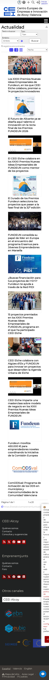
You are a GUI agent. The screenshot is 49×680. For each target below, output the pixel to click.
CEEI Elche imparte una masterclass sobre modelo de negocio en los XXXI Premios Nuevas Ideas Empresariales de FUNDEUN (24, 408)
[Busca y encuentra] (33, 2)
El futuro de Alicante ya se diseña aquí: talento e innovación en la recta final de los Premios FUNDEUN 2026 (24, 125)
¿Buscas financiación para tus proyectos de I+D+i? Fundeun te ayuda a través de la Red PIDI (24, 282)
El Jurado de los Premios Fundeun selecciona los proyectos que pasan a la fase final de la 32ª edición (24, 203)
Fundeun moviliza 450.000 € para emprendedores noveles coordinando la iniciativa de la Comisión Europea (23, 449)
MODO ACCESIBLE (19, 2)
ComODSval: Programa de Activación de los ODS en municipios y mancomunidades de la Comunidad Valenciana (24, 489)
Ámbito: (5, 38)
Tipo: (23, 31)
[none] (24, 73)
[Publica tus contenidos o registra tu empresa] (28, 2)
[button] (42, 3)
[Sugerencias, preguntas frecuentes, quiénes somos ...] (24, 2)
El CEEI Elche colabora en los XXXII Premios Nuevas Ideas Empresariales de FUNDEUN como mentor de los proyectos (24, 164)
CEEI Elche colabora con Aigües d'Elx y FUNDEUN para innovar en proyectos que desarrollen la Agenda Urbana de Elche (24, 366)
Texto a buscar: (8, 31)
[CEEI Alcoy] (25, 16)
